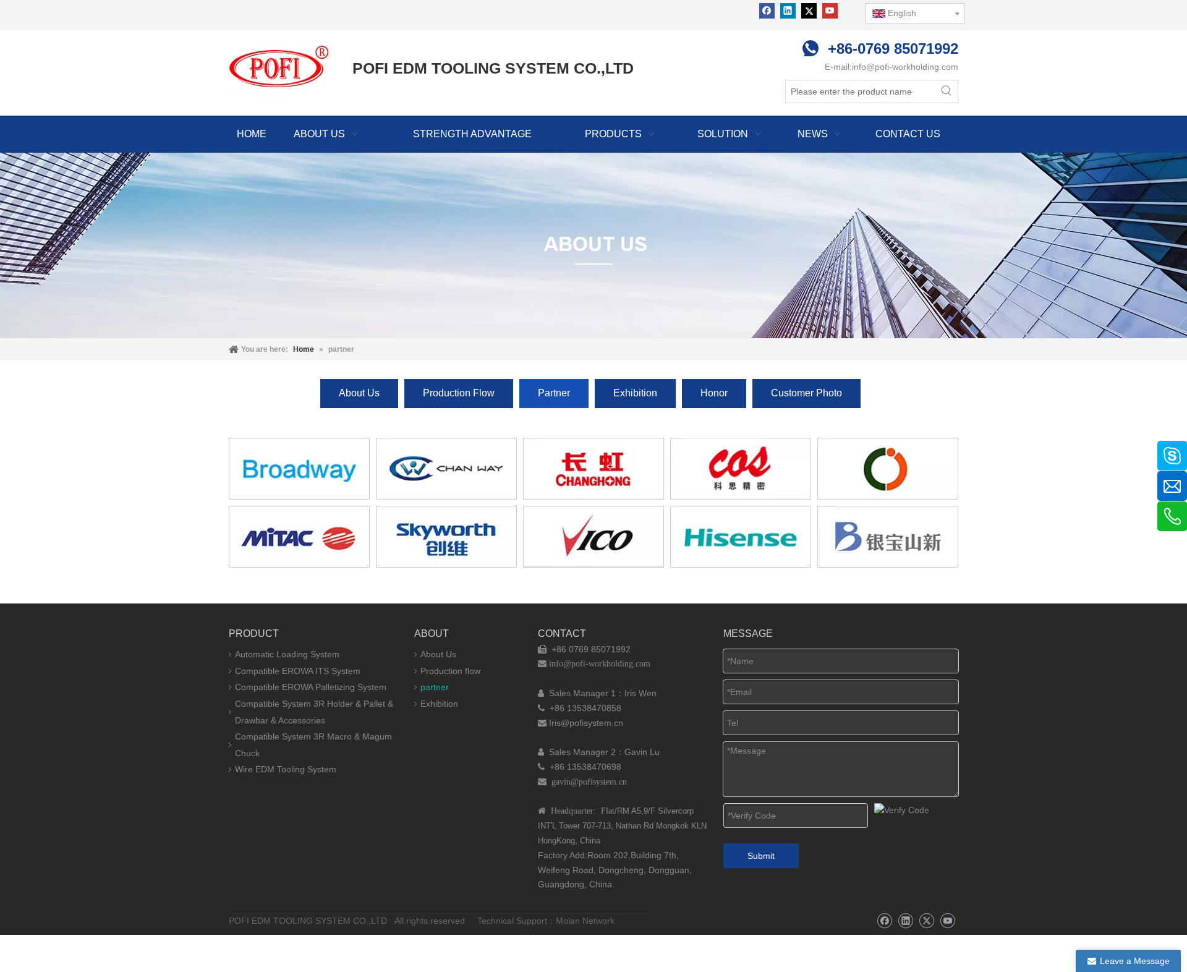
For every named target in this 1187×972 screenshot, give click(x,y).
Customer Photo (806, 393)
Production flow (450, 671)
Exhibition (635, 393)
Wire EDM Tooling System (285, 769)
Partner (554, 393)
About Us (359, 393)
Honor (714, 393)
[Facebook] (767, 11)
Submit (761, 856)
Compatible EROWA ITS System (297, 671)
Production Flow (459, 393)
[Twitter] (809, 11)
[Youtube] (830, 11)
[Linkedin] (788, 11)
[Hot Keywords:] (946, 91)
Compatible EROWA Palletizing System (310, 687)
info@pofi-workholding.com (905, 67)
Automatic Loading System (287, 654)
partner (434, 687)
